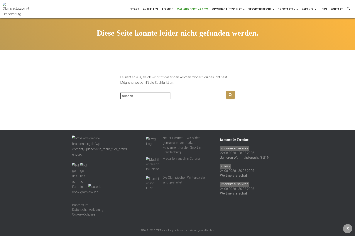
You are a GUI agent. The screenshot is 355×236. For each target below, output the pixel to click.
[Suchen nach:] (173, 98)
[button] (348, 9)
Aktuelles (150, 9)
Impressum (80, 205)
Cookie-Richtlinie (83, 214)
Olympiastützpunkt (227, 9)
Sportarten (287, 9)
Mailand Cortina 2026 (193, 9)
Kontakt (337, 9)
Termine (167, 9)
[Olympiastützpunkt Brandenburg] (16, 9)
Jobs (323, 9)
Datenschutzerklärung (87, 209)
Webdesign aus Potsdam (202, 230)
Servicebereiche (260, 9)
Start (134, 9)
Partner (308, 9)
